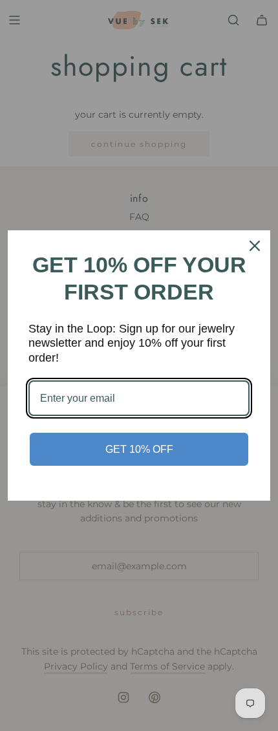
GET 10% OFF (139, 449)
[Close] (254, 245)
